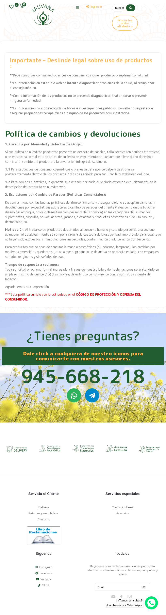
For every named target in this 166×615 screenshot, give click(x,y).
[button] (77, 7)
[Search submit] (130, 7)
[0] (12, 6)
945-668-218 (83, 376)
